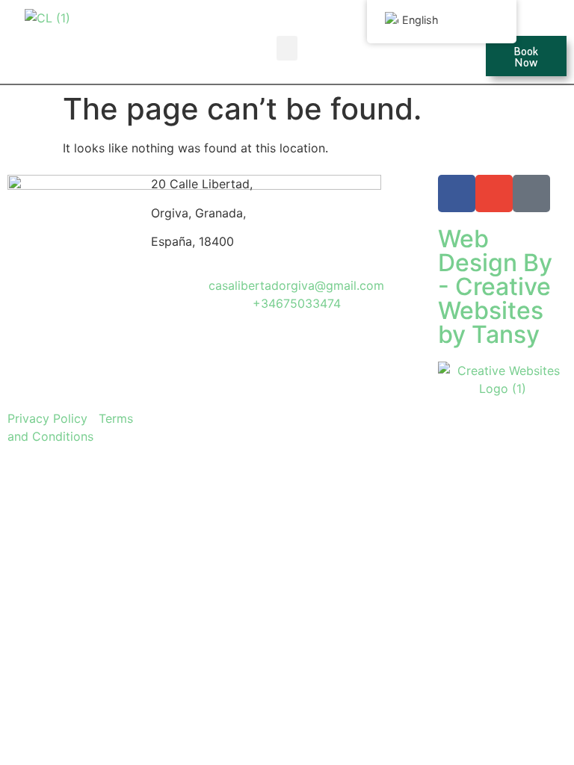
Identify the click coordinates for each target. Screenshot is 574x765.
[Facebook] (456, 193)
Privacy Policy (47, 418)
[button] (287, 48)
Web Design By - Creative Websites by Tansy (495, 286)
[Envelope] (494, 193)
